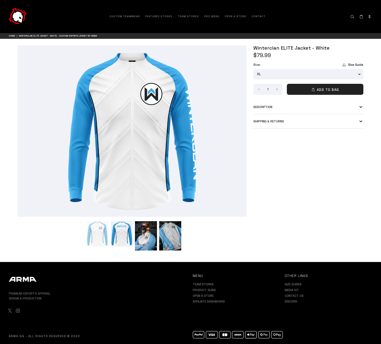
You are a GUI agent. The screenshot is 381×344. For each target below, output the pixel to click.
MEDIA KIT (292, 290)
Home (12, 35)
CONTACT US (294, 296)
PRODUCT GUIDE (204, 290)
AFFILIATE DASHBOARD (209, 301)
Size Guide (355, 65)
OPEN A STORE (203, 296)
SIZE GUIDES (293, 284)
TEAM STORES (203, 284)
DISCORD (291, 301)
